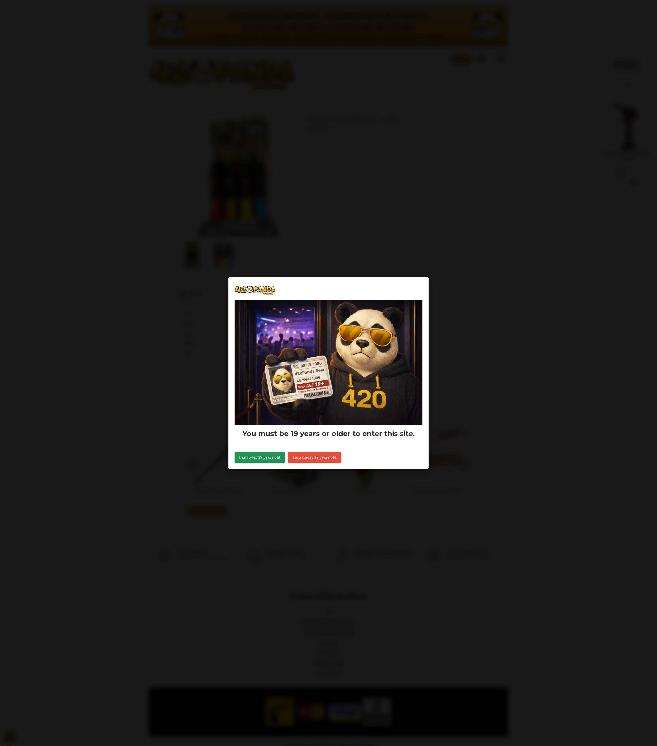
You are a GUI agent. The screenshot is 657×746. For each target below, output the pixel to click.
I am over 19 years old (259, 457)
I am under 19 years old (314, 457)
